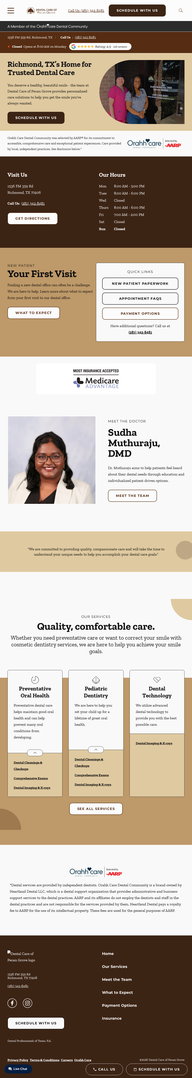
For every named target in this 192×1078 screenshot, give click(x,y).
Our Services (114, 966)
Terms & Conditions (44, 1060)
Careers (67, 1060)
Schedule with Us (137, 10)
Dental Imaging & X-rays (32, 788)
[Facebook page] (12, 1003)
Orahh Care (82, 1060)
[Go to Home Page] (42, 10)
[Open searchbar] (180, 10)
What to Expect (33, 313)
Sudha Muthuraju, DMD (134, 442)
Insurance (112, 1018)
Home (108, 953)
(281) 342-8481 (85, 37)
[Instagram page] (27, 1003)
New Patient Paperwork (140, 284)
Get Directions (32, 218)
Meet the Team (132, 496)
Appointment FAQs (140, 299)
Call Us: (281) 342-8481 (86, 10)
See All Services (96, 809)
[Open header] (12, 10)
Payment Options (140, 314)
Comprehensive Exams (31, 778)
